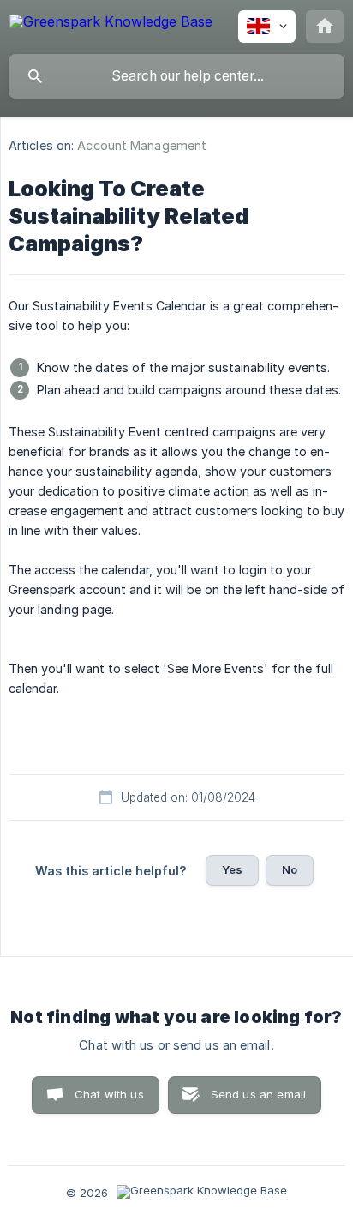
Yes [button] (232, 869)
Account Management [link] (141, 145)
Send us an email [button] (258, 1094)
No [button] (289, 869)
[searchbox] (176, 76)
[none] (110, 24)
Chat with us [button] (109, 1094)
